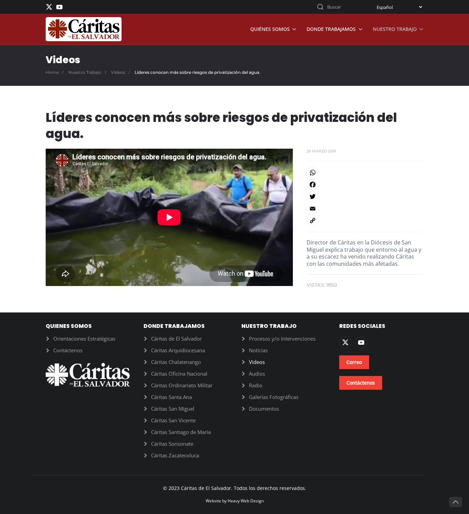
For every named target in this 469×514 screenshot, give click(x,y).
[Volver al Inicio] (84, 29)
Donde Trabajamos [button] (331, 29)
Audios (257, 373)
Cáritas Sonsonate (172, 443)
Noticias (258, 350)
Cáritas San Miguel (172, 408)
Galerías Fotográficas (273, 396)
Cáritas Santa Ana (171, 396)
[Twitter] (365, 197)
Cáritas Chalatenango (176, 361)
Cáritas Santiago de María (181, 432)
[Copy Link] (365, 221)
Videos (257, 361)
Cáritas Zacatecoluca (175, 455)
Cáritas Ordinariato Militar (182, 385)
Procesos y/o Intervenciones (282, 338)
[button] (455, 502)
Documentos (264, 408)
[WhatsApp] (365, 173)
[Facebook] (365, 185)
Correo (354, 362)
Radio (255, 385)
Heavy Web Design (246, 501)
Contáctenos (67, 350)
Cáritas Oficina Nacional (179, 373)
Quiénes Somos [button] (270, 29)
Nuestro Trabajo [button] (395, 29)
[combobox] (339, 7)
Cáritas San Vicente (173, 420)
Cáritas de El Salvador (176, 338)
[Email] (365, 209)
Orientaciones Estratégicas (84, 338)
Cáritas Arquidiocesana (178, 350)
